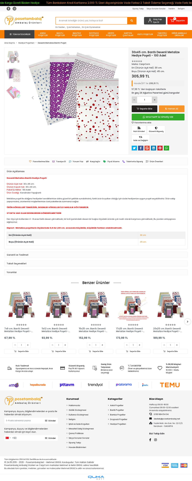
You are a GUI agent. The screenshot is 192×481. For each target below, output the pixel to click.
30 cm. (143, 235)
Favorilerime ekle (142, 122)
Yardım (171, 8)
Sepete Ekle (146, 108)
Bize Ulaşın (156, 399)
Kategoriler (115, 399)
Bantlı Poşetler (117, 410)
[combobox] (7, 438)
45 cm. (143, 241)
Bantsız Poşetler (118, 414)
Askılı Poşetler (116, 405)
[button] (177, 20)
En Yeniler (60, 27)
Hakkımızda (74, 405)
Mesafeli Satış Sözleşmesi (81, 428)
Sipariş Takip (138, 8)
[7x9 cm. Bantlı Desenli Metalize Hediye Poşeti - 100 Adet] (21, 306)
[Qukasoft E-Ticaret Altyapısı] (96, 477)
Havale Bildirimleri (77, 447)
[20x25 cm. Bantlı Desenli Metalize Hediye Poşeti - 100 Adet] (170, 306)
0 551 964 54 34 (161, 414)
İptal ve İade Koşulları (79, 424)
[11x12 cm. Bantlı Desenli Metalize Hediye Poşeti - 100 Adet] (59, 306)
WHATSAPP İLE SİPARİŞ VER (159, 116)
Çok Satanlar (73, 27)
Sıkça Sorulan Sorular (156, 8)
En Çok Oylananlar (91, 27)
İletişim (181, 8)
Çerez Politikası (76, 433)
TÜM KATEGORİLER (21, 34)
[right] (187, 321)
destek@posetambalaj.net (166, 418)
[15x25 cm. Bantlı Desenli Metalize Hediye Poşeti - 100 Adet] (96, 306)
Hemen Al (173, 108)
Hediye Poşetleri (118, 424)
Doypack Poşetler (118, 419)
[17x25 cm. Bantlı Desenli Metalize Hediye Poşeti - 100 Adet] (133, 306)
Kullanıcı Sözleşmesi (78, 414)
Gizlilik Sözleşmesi (77, 410)
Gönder (52, 420)
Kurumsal (72, 399)
